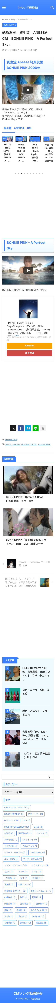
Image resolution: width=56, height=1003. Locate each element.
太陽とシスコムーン (41, 891)
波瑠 (7, 910)
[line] (36, 428)
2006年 (33, 444)
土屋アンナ (24, 884)
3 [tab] (21, 173)
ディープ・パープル (14, 852)
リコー (22, 871)
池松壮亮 (25, 903)
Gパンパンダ (11, 820)
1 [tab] (15, 173)
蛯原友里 (25, 444)
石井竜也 (9, 923)
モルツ (8, 871)
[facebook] (21, 428)
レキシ (36, 871)
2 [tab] (18, 173)
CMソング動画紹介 (28, 7)
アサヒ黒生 (10, 839)
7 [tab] (33, 173)
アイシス (41, 833)
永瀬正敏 (9, 903)
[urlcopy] (43, 428)
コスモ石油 (10, 846)
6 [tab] (30, 173)
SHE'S (38, 827)
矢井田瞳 (38, 916)
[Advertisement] (28, 206)
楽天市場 (29, 353)
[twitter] (13, 428)
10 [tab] (42, 173)
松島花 (36, 897)
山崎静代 (9, 897)
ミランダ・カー (40, 865)
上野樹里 (9, 878)
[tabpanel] (22, 150)
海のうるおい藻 (38, 910)
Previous (5, 152)
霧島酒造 (41, 923)
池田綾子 (41, 903)
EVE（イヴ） (35, 814)
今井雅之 (37, 878)
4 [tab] (24, 173)
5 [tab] (27, 173)
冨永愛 (8, 884)
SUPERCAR (25, 833)
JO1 (26, 820)
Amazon (29, 345)
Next (51, 152)
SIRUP (8, 833)
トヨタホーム (37, 852)
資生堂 (8, 444)
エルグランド (29, 839)
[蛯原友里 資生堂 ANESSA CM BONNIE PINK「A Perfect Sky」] (28, 428)
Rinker (17, 335)
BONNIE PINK (11, 439)
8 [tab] (36, 173)
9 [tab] (39, 173)
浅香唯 (21, 910)
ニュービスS (11, 859)
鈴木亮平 (25, 923)
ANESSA (16, 444)
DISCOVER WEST (13, 814)
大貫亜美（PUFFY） (15, 891)
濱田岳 (22, 916)
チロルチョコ (29, 846)
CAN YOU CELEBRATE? (16, 807)
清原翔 (8, 916)
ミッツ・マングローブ (15, 865)
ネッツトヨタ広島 (32, 859)
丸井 (23, 878)
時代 (23, 897)
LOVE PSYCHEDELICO (16, 827)
